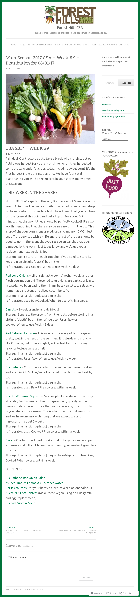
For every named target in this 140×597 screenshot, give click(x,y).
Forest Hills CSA (70, 28)
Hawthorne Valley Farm (113, 110)
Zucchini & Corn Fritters (21, 493)
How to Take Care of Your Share (72, 45)
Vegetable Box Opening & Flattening (110, 45)
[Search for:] (115, 139)
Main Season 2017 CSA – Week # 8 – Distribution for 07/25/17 (23, 530)
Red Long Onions (17, 275)
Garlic (9, 440)
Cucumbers (13, 367)
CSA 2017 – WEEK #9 (27, 148)
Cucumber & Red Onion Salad (26, 477)
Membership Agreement (114, 116)
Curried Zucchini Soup (20, 503)
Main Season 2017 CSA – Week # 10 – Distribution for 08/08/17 (77, 530)
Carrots (11, 309)
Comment (86, 577)
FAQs (23, 45)
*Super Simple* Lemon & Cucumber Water (34, 483)
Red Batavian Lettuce (20, 333)
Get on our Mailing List (40, 45)
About (14, 45)
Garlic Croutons (16, 488)
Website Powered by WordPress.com (24, 590)
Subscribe (126, 83)
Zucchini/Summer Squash (23, 396)
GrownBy (106, 104)
